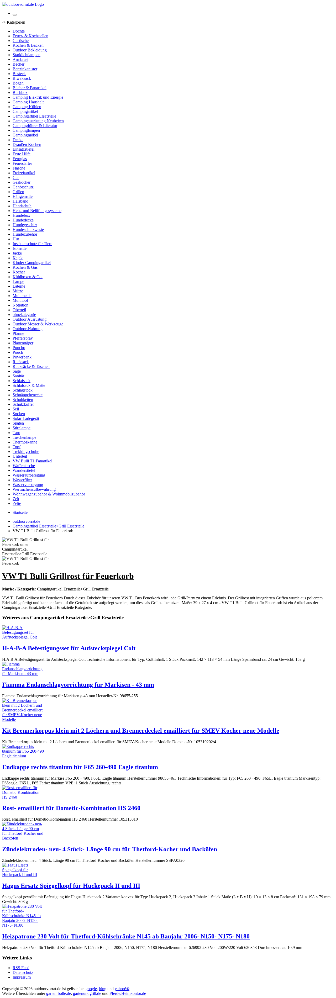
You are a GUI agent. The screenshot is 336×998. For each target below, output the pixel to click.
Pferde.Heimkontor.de (127, 993)
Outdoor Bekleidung (30, 50)
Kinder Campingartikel (32, 262)
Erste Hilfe (21, 154)
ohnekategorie (24, 314)
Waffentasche (24, 465)
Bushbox (20, 92)
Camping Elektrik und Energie (38, 97)
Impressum (22, 977)
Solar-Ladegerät (26, 418)
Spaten (18, 423)
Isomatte (20, 248)
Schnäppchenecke (28, 395)
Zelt (16, 499)
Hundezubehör (25, 234)
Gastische (21, 40)
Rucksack (21, 362)
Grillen (18, 191)
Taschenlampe (24, 437)
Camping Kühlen (27, 106)
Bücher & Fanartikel (29, 88)
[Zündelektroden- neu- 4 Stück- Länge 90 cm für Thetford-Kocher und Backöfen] (23, 838)
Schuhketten (23, 399)
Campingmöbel (25, 135)
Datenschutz (23, 972)
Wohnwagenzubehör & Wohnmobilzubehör (49, 494)
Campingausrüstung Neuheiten (38, 121)
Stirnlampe (21, 428)
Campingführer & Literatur (35, 125)
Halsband (20, 201)
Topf (16, 447)
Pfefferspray (23, 338)
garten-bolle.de (58, 993)
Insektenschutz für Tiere (32, 243)
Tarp (16, 432)
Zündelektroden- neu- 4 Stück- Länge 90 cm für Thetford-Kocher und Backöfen (109, 849)
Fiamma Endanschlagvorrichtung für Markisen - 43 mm (78, 684)
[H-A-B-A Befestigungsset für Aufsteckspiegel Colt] (23, 637)
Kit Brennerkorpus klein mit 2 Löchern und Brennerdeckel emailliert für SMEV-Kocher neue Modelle (140, 730)
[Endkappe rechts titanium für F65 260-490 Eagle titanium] (23, 756)
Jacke (17, 253)
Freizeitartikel (24, 173)
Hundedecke (23, 220)
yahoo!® (122, 988)
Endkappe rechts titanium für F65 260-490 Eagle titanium (80, 767)
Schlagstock (23, 390)
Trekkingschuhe (26, 451)
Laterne (19, 286)
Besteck (19, 73)
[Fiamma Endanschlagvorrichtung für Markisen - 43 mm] (23, 673)
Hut (16, 239)
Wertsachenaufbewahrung (34, 489)
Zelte (17, 503)
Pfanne (18, 333)
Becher (18, 64)
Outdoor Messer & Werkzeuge (38, 324)
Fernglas (20, 158)
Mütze (18, 291)
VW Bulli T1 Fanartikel (32, 461)
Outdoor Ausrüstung (29, 319)
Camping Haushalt (28, 102)
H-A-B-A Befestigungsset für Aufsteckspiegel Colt (68, 648)
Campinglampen (26, 130)
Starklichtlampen (26, 54)
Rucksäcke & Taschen (31, 366)
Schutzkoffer (23, 404)
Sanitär (18, 376)
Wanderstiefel (24, 470)
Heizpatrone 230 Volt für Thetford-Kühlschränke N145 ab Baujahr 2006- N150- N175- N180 (126, 936)
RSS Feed (21, 967)
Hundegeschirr (25, 225)
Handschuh (22, 206)
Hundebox (21, 215)
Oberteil (19, 310)
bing (102, 988)
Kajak (18, 258)
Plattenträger (23, 343)
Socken (19, 413)
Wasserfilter (22, 480)
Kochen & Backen (28, 45)
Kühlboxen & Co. (28, 276)
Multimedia (22, 295)
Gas (16, 177)
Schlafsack (21, 380)
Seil (16, 409)
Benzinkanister (25, 69)
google (91, 988)
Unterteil (20, 456)
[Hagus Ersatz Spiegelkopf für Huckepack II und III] (23, 874)
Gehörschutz (23, 187)
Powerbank (22, 357)
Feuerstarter (22, 163)
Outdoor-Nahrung (28, 328)
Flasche (19, 168)
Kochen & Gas (25, 267)
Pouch (18, 352)
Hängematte (23, 196)
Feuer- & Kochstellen (30, 36)
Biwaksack (22, 78)
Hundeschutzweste (28, 229)
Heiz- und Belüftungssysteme (37, 210)
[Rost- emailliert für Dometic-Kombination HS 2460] (23, 797)
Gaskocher (21, 182)
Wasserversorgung (28, 484)
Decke (18, 140)
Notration (20, 305)
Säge (17, 371)
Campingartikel (25, 111)
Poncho (19, 347)
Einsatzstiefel (23, 149)
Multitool (20, 300)
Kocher (19, 272)
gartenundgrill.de (87, 993)
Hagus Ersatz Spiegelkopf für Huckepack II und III (71, 885)
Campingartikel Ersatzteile (34, 116)
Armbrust (20, 59)
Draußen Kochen (27, 144)
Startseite (20, 512)
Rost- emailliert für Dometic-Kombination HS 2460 (71, 808)
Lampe (18, 281)
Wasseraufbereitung (29, 475)
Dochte (19, 31)
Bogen (18, 83)
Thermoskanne (25, 442)
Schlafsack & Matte (29, 385)
